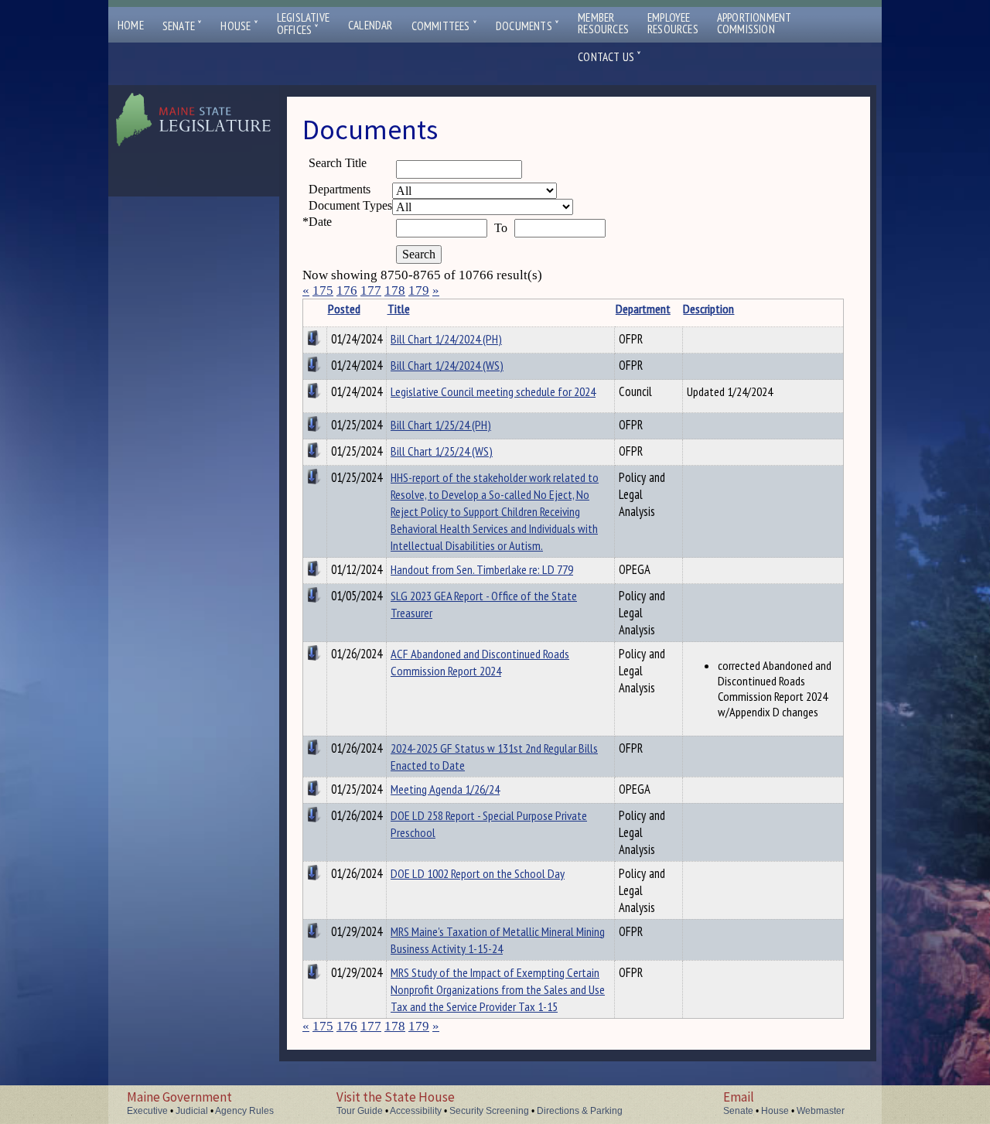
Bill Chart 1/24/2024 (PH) (446, 338)
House (239, 25)
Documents (527, 25)
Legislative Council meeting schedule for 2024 (493, 391)
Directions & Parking (580, 1110)
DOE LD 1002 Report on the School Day (478, 873)
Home (131, 25)
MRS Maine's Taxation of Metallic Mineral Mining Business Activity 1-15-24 (498, 940)
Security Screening (489, 1110)
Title (398, 308)
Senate (182, 25)
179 (418, 290)
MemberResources (603, 23)
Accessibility (416, 1110)
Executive (147, 1110)
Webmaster (821, 1110)
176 (346, 290)
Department (643, 308)
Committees (444, 25)
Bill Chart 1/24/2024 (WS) (447, 365)
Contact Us (609, 56)
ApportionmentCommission (754, 23)
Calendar (370, 25)
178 (394, 290)
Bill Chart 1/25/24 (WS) (442, 451)
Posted (344, 308)
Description (708, 308)
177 (370, 290)
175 (322, 290)
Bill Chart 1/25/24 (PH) (441, 424)
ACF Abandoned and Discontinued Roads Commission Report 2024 (480, 662)
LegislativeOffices (303, 24)
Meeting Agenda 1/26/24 (445, 789)
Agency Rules (244, 1110)
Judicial (192, 1110)
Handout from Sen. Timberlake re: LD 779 (482, 569)
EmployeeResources (672, 23)
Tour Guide (359, 1110)
